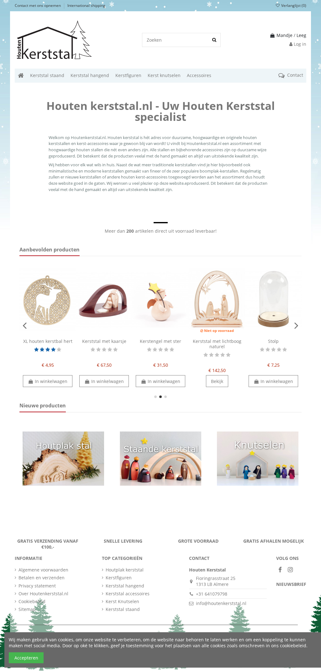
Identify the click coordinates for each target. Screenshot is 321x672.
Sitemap (27, 609)
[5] (59, 350)
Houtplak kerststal (125, 570)
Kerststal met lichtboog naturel (104, 343)
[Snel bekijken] (52, 333)
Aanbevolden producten (49, 250)
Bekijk (104, 381)
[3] (47, 350)
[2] (42, 350)
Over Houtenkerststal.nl (43, 594)
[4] (53, 350)
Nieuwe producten (42, 406)
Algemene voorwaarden (43, 570)
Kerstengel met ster (47, 341)
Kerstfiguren (119, 578)
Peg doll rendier (217, 341)
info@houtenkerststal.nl (221, 603)
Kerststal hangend (125, 586)
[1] (36, 350)
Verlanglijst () (293, 5)
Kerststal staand (123, 609)
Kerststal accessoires (128, 594)
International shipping (86, 5)
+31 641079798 (211, 594)
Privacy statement (37, 586)
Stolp (160, 341)
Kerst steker (273, 341)
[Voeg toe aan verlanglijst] (43, 333)
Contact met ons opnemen (38, 5)
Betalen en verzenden (41, 578)
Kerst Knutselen (122, 601)
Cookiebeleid (31, 601)
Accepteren (26, 658)
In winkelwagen (51, 381)
